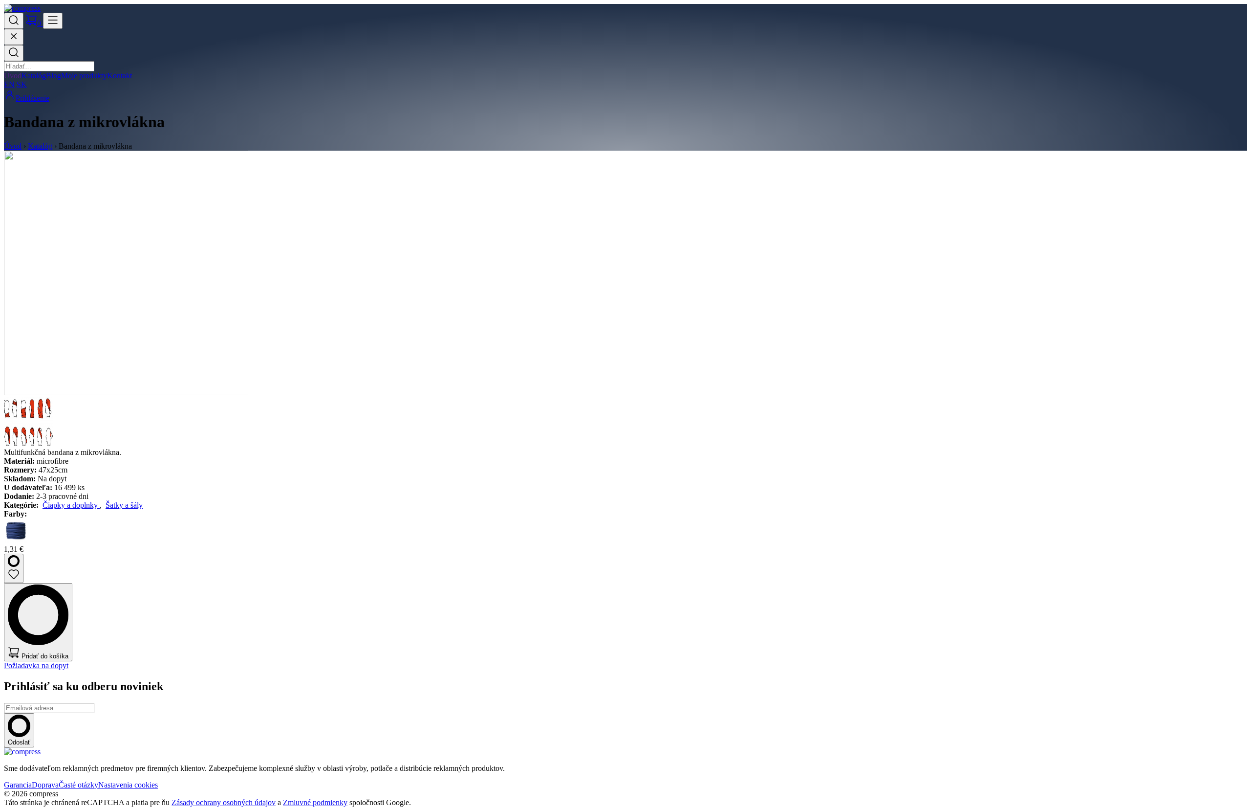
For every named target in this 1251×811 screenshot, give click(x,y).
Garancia (18, 785)
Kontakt (119, 75)
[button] (13, 21)
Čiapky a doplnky (71, 505)
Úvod (13, 75)
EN (9, 84)
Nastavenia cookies (128, 785)
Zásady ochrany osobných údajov (224, 802)
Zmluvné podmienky (315, 802)
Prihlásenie (32, 98)
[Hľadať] (13, 53)
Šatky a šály (124, 505)
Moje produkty (84, 75)
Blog (53, 75)
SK (22, 84)
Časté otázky (78, 785)
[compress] (22, 8)
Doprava (45, 785)
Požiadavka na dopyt (36, 665)
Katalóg (34, 75)
